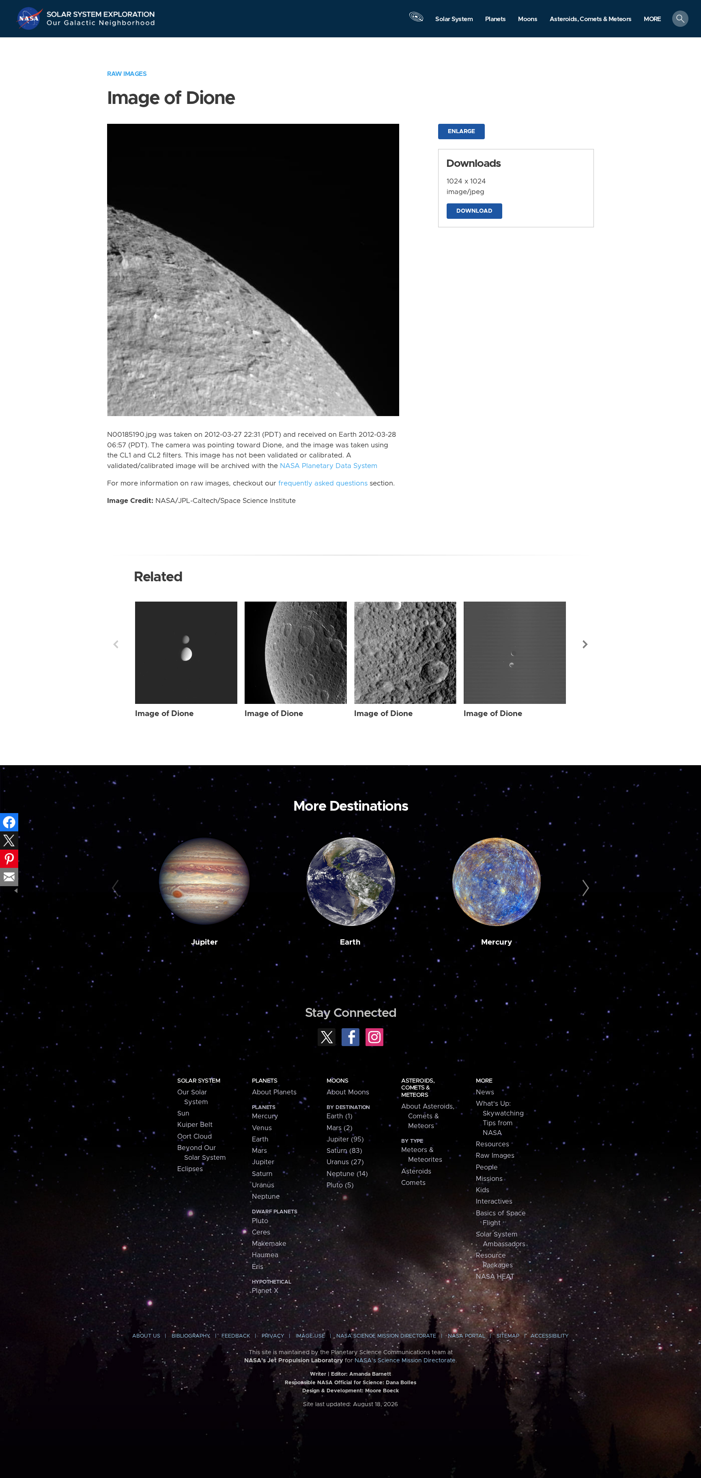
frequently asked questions (323, 483)
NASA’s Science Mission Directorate (405, 1361)
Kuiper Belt (195, 1125)
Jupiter (204, 942)
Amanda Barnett (370, 1374)
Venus (262, 1128)
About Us (146, 1336)
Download (474, 211)
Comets (413, 1183)
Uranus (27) (345, 1162)
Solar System (198, 1081)
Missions (489, 1179)
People (487, 1167)
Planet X (265, 1291)
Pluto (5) (340, 1185)
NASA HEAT (495, 1276)
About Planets (274, 1092)
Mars (259, 1151)
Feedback (235, 1336)
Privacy (273, 1336)
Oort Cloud (194, 1136)
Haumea (265, 1255)
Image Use (310, 1336)
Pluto (260, 1221)
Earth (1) (340, 1116)
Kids (482, 1190)
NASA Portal (466, 1336)
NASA (30, 18)
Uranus (263, 1185)
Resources (492, 1144)
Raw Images (126, 74)
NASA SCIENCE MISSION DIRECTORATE (386, 1336)
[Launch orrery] (416, 20)
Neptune (266, 1196)
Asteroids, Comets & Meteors (417, 1088)
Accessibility (550, 1336)
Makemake (269, 1244)
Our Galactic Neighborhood (101, 24)
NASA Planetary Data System (328, 466)
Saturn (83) (344, 1151)
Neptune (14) (347, 1174)
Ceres (261, 1232)
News (485, 1092)
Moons (337, 1081)
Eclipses (190, 1169)
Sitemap (508, 1336)
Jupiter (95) (345, 1139)
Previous (116, 644)
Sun (183, 1113)
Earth (350, 942)
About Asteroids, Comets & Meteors (427, 1116)
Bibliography (191, 1336)
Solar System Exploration (101, 12)
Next (585, 644)
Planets (264, 1081)
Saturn (262, 1174)
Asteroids (416, 1171)
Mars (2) (340, 1128)
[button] (652, 19)
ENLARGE (461, 131)
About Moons (348, 1092)
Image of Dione (164, 714)
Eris (257, 1267)
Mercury (496, 942)
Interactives (494, 1201)
